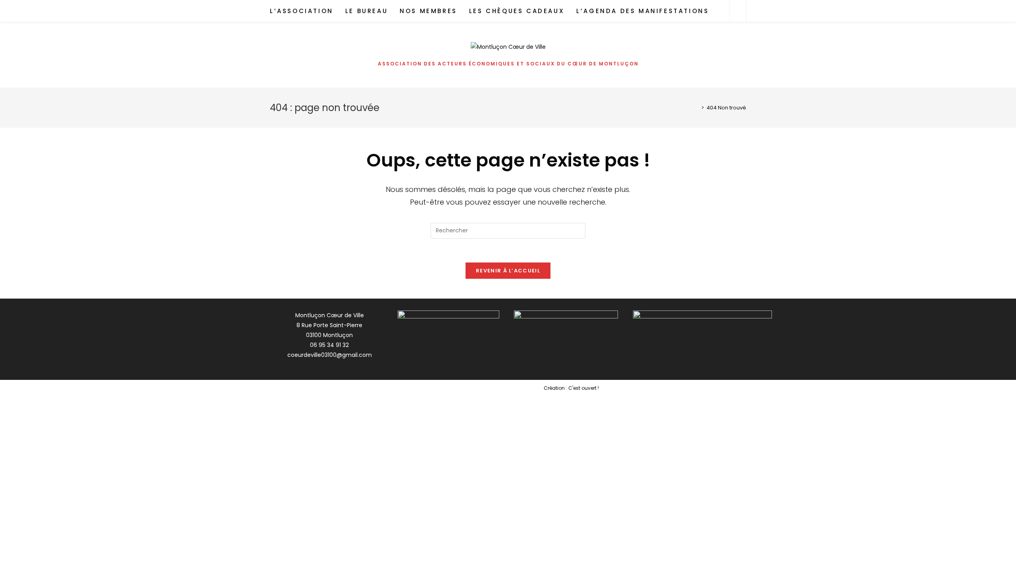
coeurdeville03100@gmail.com (329, 355)
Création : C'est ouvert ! (571, 388)
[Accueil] (697, 107)
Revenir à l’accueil (508, 270)
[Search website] (737, 11)
